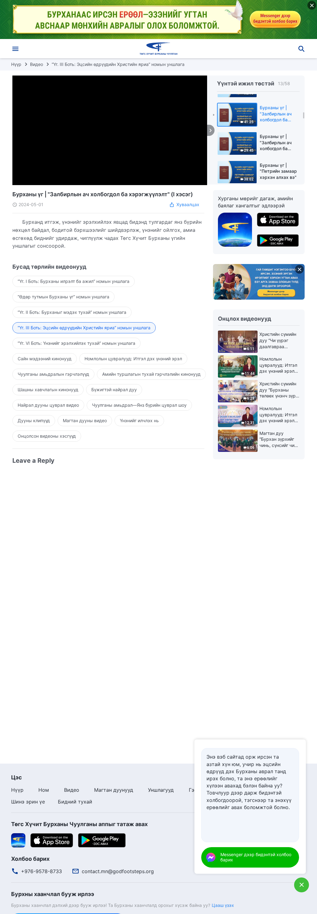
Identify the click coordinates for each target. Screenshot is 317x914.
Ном (43, 790)
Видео (36, 64)
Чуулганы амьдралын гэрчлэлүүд (53, 374)
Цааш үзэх (223, 905)
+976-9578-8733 (41, 871)
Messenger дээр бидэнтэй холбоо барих (255, 857)
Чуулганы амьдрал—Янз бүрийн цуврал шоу (139, 405)
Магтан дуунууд (113, 790)
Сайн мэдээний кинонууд (45, 358)
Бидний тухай (75, 802)
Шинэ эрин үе (28, 802)
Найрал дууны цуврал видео (48, 405)
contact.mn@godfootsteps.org (118, 871)
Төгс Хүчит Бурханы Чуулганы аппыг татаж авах (79, 824)
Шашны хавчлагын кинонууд (48, 389)
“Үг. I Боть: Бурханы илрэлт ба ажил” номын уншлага (73, 281)
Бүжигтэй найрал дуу (114, 389)
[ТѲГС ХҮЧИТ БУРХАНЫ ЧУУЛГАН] (158, 48)
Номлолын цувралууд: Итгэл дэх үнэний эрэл (133, 358)
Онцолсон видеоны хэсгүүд (47, 436)
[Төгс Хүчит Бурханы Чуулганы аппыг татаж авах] (18, 840)
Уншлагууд (161, 790)
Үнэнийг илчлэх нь (139, 420)
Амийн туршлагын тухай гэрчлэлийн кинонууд (151, 374)
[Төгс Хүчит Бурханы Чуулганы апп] (235, 229)
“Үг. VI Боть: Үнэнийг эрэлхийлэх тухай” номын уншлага (76, 343)
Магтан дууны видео (85, 420)
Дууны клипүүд (34, 420)
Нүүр (16, 64)
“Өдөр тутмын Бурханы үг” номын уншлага (63, 296)
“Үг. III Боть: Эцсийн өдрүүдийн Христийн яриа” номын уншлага (118, 64)
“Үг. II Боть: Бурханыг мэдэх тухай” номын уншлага (72, 312)
